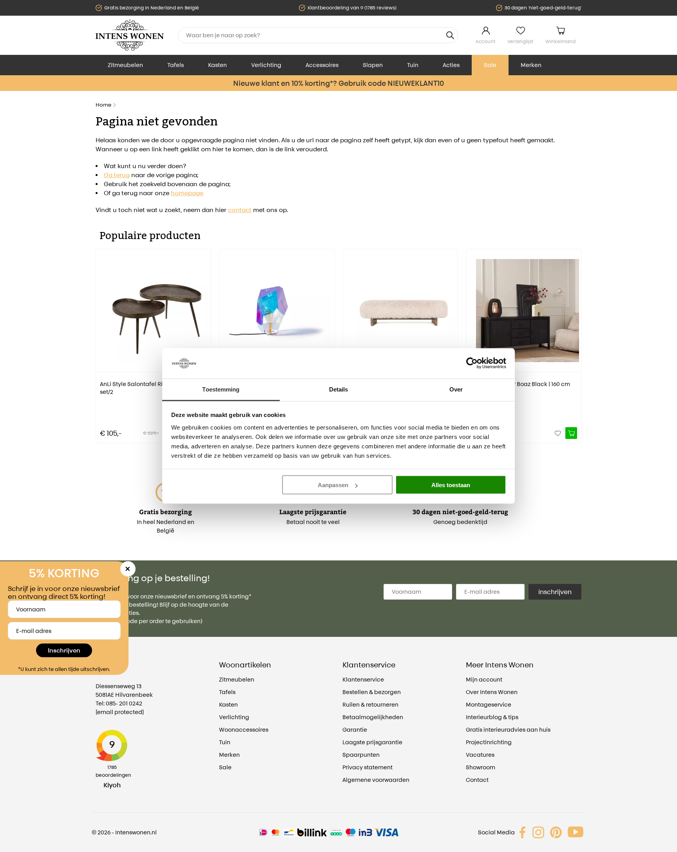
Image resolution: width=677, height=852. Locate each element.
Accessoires (322, 65)
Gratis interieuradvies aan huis (508, 729)
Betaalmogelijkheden (372, 717)
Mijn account (484, 679)
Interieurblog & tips (492, 717)
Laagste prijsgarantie (372, 742)
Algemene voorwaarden (375, 779)
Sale (490, 65)
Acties (451, 65)
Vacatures (480, 754)
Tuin (412, 65)
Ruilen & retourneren (370, 704)
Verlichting (266, 65)
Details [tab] (338, 389)
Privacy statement (367, 767)
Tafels (175, 65)
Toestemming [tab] (220, 389)
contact (240, 210)
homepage (187, 193)
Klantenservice (363, 679)
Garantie (354, 729)
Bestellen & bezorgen (371, 692)
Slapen (373, 65)
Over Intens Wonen (492, 692)
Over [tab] (456, 389)
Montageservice (488, 704)
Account (486, 41)
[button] (101, 340)
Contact (477, 779)
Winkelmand (560, 41)
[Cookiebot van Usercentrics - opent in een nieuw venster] (472, 363)
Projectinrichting (489, 742)
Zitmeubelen (125, 65)
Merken (531, 65)
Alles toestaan (450, 485)
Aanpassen (333, 485)
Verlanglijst (520, 41)
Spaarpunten (361, 754)
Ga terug (117, 175)
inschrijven (555, 592)
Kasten (217, 65)
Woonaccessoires (243, 729)
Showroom (480, 767)
